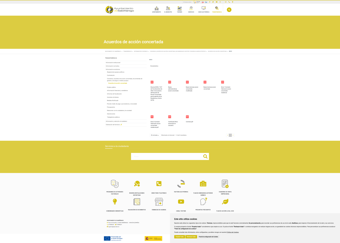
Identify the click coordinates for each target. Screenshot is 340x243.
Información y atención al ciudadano (116, 121)
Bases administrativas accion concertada (173, 88)
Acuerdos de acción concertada (217, 51)
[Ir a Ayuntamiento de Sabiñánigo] (119, 10)
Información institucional (113, 62)
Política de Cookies (233, 232)
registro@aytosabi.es (113, 226)
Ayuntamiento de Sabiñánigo (113, 51)
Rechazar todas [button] (191, 236)
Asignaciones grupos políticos (115, 72)
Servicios (191, 12)
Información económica (141, 51)
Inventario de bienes (113, 97)
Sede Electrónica (203, 12)
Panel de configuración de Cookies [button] (208, 236)
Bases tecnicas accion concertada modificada (192, 88)
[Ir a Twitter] (213, 2)
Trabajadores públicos (113, 117)
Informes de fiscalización (114, 94)
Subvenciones (111, 114)
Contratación (111, 75)
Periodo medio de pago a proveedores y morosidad (122, 104)
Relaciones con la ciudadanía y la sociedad (119, 110)
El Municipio (168, 12)
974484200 (111, 224)
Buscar (229, 9)
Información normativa (112, 66)
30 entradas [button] (154, 135)
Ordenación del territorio (113, 124)
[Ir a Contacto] (225, 2)
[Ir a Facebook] (209, 2)
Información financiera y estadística (117, 90)
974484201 (119, 224)
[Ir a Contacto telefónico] (229, 2)
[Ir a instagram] (220, 2)
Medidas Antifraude (112, 100)
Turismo (179, 12)
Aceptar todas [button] (180, 236)
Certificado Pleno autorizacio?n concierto (173, 123)
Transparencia (217, 12)
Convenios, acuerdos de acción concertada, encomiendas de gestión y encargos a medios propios (178, 51)
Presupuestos (111, 107)
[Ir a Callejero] (232, 2)
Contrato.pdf (189, 121)
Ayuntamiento (156, 12)
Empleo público (111, 87)
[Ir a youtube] (216, 2)
